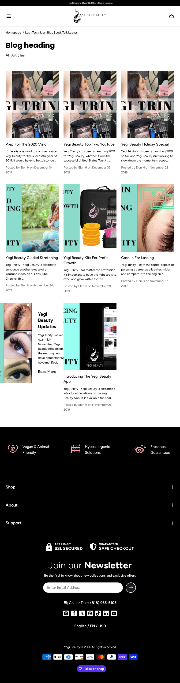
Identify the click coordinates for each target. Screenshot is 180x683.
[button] (8, 16)
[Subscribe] (131, 587)
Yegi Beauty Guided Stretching (32, 257)
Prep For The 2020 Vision (27, 144)
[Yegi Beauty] (90, 16)
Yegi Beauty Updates (47, 320)
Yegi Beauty (72, 647)
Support (13, 522)
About (12, 505)
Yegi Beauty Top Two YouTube (89, 144)
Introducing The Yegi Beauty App (87, 379)
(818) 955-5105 (103, 602)
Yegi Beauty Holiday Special (145, 144)
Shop (10, 487)
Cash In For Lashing (137, 257)
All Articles (15, 55)
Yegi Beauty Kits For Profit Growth (86, 260)
